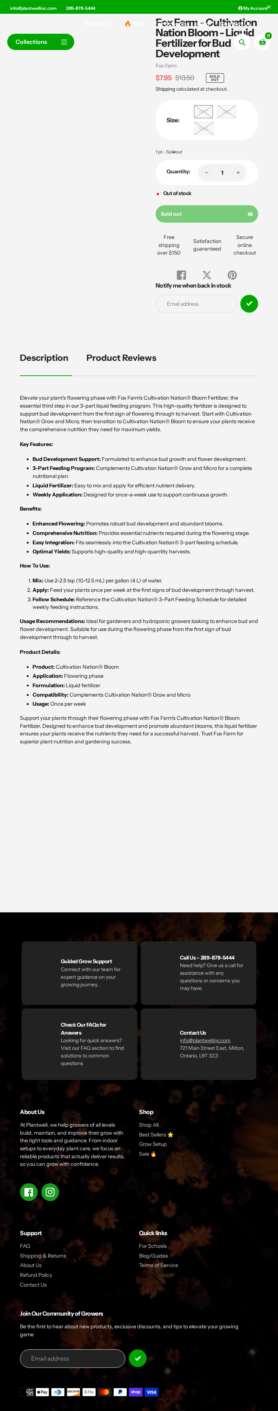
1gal (204, 128)
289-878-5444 (80, 8)
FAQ (25, 1246)
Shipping (165, 89)
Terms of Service (158, 1265)
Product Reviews (121, 357)
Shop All (149, 1125)
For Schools (153, 1246)
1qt (227, 112)
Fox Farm (166, 65)
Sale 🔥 (148, 1154)
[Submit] (138, 1358)
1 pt (203, 112)
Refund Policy (36, 1275)
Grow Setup (153, 1144)
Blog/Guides (153, 1256)
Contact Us (33, 1285)
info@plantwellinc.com (33, 8)
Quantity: (178, 171)
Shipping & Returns (43, 1256)
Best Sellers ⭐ (156, 1134)
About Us (31, 1265)
